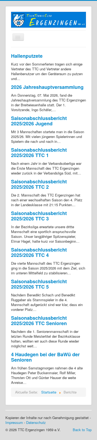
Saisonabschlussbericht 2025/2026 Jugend (39, 121)
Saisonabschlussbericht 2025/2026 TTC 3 (39, 216)
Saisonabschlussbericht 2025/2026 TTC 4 (39, 252)
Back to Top (82, 429)
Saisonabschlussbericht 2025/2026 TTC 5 (39, 284)
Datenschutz (36, 422)
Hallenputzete (27, 55)
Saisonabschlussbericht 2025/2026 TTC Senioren (39, 320)
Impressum (14, 422)
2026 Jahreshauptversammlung (47, 86)
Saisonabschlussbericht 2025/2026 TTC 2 (39, 184)
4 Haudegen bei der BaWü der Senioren (45, 357)
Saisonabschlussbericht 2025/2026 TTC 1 (39, 152)
